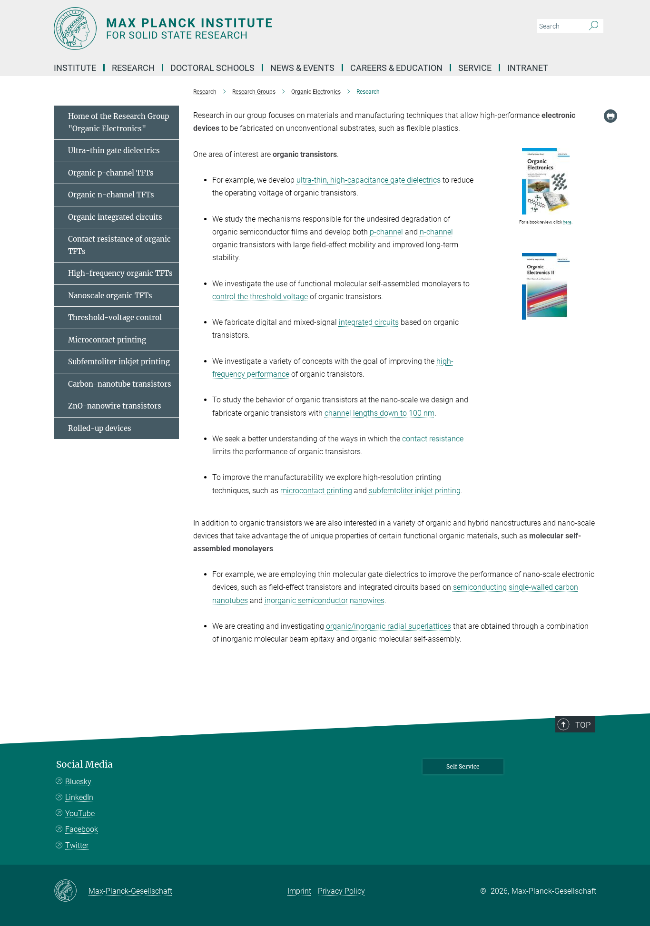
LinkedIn (79, 797)
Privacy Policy (341, 891)
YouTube (80, 813)
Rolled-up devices (99, 428)
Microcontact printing (107, 339)
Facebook (81, 829)
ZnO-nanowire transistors (114, 405)
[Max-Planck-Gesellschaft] (71, 891)
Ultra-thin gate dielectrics (114, 150)
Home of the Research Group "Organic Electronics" (118, 122)
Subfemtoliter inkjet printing (119, 361)
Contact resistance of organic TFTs (119, 245)
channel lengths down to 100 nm (379, 413)
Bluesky (78, 781)
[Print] (610, 116)
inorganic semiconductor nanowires (324, 600)
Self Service (463, 766)
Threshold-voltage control (115, 317)
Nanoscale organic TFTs (110, 295)
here (567, 222)
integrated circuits (369, 322)
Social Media (84, 764)
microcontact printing (316, 490)
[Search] (593, 26)
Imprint (299, 891)
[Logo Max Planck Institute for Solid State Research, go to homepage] (232, 28)
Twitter (77, 845)
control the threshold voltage (260, 296)
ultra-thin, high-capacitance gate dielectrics (368, 180)
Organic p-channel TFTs (111, 172)
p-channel (386, 231)
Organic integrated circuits (115, 217)
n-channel (436, 231)
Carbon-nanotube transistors (119, 384)
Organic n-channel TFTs (111, 194)
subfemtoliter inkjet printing (415, 490)
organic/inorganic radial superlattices (388, 626)
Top (583, 725)
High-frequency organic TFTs (120, 273)
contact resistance (432, 438)
